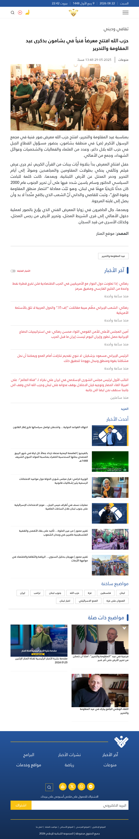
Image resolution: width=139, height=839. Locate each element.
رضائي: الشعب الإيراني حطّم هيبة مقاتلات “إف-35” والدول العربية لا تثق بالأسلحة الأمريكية (71, 310)
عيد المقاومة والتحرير (113, 256)
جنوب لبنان (55, 592)
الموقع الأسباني (66, 827)
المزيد (124, 409)
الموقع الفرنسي (83, 827)
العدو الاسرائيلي (88, 600)
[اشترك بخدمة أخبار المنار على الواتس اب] (81, 787)
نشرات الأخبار (69, 755)
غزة (90, 592)
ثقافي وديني (116, 29)
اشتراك (21, 805)
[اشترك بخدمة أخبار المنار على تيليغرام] (90, 787)
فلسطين (106, 592)
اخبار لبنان (65, 600)
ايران (22, 592)
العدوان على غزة (116, 600)
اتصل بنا (39, 827)
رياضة (69, 765)
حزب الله (74, 592)
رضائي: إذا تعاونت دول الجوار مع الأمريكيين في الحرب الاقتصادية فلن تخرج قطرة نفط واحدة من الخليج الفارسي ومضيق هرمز (70, 286)
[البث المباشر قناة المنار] (62, 787)
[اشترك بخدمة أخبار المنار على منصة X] (72, 787)
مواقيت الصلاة (51, 827)
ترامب (37, 592)
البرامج (28, 755)
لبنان (122, 592)
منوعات (123, 60)
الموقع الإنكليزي (99, 827)
